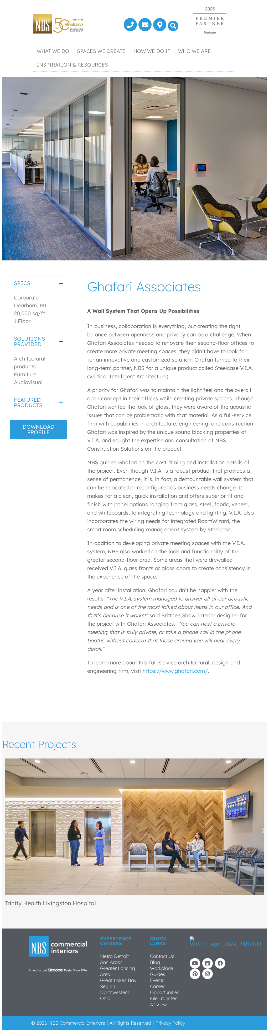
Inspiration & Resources (72, 65)
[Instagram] (207, 974)
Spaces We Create (101, 51)
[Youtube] (195, 963)
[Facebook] (220, 963)
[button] (173, 26)
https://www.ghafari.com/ (175, 671)
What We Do (53, 51)
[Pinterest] (195, 974)
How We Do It (151, 51)
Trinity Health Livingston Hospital (50, 903)
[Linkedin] (207, 963)
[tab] (38, 283)
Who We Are (194, 51)
